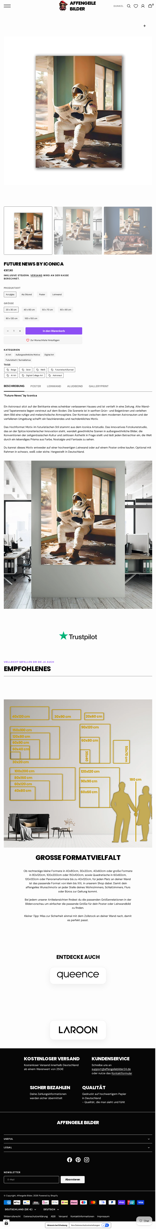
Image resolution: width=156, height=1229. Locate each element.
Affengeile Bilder (24, 1190)
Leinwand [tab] (54, 386)
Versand (36, 275)
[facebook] (68, 1154)
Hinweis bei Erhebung (56, 1219)
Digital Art (49, 354)
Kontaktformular (120, 1067)
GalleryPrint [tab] (99, 386)
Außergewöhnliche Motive (28, 354)
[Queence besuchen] (76, 969)
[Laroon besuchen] (76, 1024)
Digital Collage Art (34, 375)
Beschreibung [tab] (14, 386)
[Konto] (140, 6)
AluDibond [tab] (75, 386)
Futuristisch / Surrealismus (18, 360)
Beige (13, 369)
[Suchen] (126, 6)
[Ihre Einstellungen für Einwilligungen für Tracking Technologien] (6, 1223)
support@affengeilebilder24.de (109, 1063)
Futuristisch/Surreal (64, 369)
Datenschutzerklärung (36, 1210)
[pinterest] (76, 1154)
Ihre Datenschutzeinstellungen (84, 1219)
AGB (53, 1210)
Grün (28, 369)
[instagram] (85, 1154)
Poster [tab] (35, 386)
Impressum (103, 1210)
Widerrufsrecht (12, 1210)
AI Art (8, 354)
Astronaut (57, 375)
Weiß (43, 369)
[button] (8, 6)
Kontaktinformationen (82, 1210)
